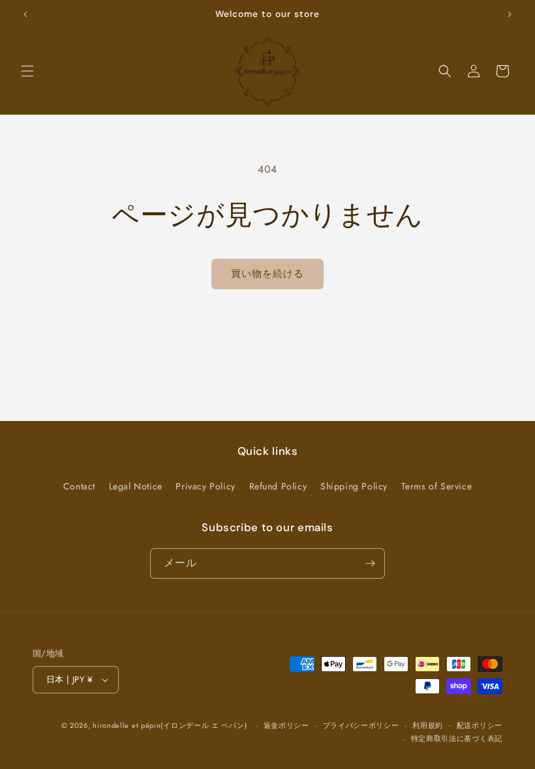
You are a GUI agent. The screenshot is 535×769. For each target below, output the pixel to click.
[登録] (370, 563)
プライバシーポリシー (361, 725)
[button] (27, 71)
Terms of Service (436, 486)
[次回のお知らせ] (509, 14)
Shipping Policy (354, 486)
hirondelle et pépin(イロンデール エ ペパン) (170, 725)
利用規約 (427, 725)
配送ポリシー (479, 725)
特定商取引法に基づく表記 (456, 738)
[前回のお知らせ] (25, 14)
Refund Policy (278, 486)
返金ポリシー (286, 725)
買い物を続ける (267, 274)
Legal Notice (135, 486)
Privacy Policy (205, 486)
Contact (79, 486)
